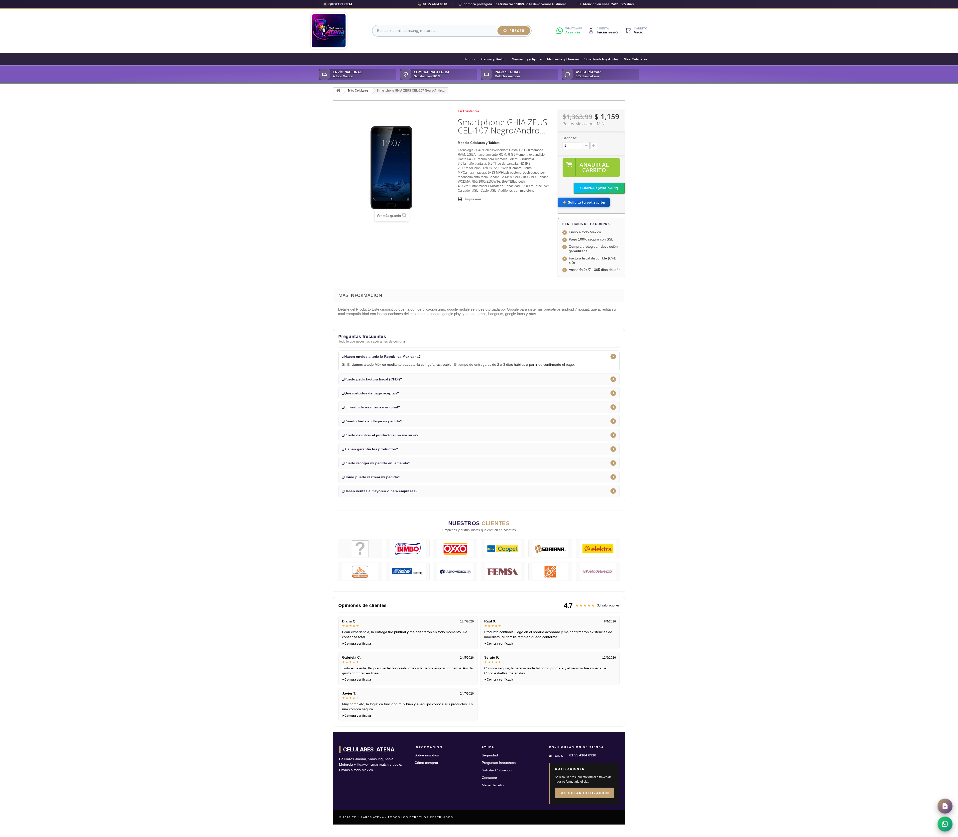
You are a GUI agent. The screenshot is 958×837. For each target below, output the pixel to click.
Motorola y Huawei (563, 59)
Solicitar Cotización (497, 770)
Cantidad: (570, 138)
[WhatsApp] (945, 824)
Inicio (470, 59)
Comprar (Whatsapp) (599, 188)
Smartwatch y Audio (601, 59)
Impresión (473, 199)
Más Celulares (636, 59)
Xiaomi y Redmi (493, 59)
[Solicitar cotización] (945, 806)
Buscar (517, 30)
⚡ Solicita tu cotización (583, 202)
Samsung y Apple (527, 59)
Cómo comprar (426, 763)
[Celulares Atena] (328, 30)
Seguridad (490, 755)
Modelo (463, 143)
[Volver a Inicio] (338, 91)
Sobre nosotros (427, 755)
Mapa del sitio (493, 785)
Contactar (489, 778)
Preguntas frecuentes (499, 763)
